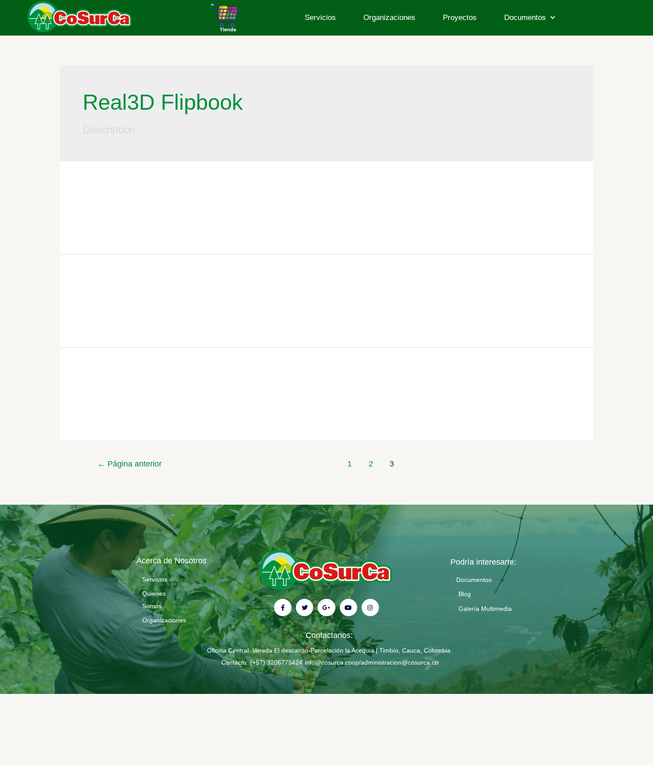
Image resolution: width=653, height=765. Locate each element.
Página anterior (129, 463)
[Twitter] (304, 607)
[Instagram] (370, 607)
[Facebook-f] (282, 607)
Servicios (320, 17)
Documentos (525, 17)
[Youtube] (348, 607)
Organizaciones (389, 17)
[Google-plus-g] (326, 607)
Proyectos (460, 17)
